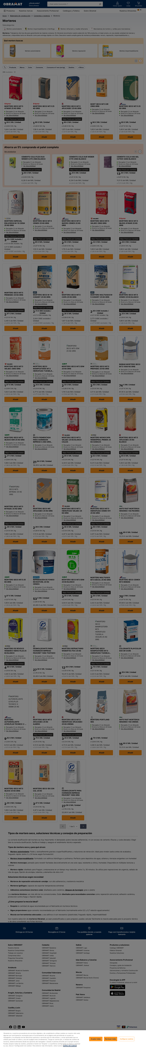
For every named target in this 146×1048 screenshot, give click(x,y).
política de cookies (69, 1046)
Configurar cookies (126, 1039)
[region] (73, 1039)
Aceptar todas (96, 1039)
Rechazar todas (110, 1039)
